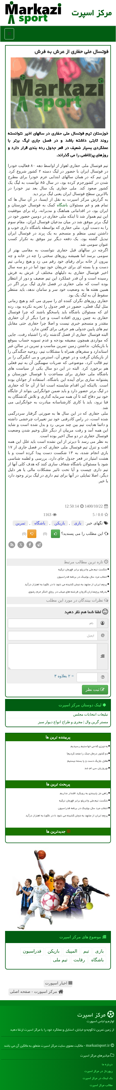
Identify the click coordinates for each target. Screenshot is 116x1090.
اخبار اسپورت (56, 983)
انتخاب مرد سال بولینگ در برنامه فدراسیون (82, 577)
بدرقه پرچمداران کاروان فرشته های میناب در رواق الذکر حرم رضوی (67, 592)
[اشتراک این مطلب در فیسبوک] (30, 544)
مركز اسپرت (92, 12)
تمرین (20, 523)
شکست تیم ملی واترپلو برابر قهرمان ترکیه (82, 569)
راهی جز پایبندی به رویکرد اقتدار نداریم (84, 793)
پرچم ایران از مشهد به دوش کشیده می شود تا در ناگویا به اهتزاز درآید (66, 584)
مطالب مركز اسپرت (101, 1085)
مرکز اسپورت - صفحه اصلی (34, 992)
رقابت (79, 959)
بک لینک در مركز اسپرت (98, 1078)
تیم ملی (60, 959)
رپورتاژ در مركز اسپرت (98, 1071)
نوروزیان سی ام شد (96, 768)
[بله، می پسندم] (55, 534)
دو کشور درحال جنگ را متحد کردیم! (87, 753)
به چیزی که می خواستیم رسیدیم (89, 746)
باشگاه (62, 205)
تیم (86, 951)
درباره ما (107, 1064)
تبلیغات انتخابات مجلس (90, 714)
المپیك (71, 951)
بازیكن (59, 523)
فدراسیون (32, 951)
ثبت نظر (93, 689)
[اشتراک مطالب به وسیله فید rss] (12, 544)
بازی (77, 523)
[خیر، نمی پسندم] (31, 534)
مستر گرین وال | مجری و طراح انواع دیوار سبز (73, 722)
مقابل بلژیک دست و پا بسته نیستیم (87, 761)
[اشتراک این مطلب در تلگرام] (39, 544)
